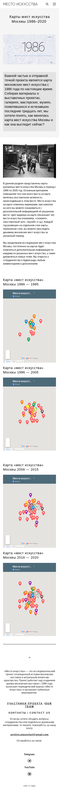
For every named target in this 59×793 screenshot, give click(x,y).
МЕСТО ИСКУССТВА (20, 4)
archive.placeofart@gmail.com (29, 734)
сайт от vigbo (29, 786)
